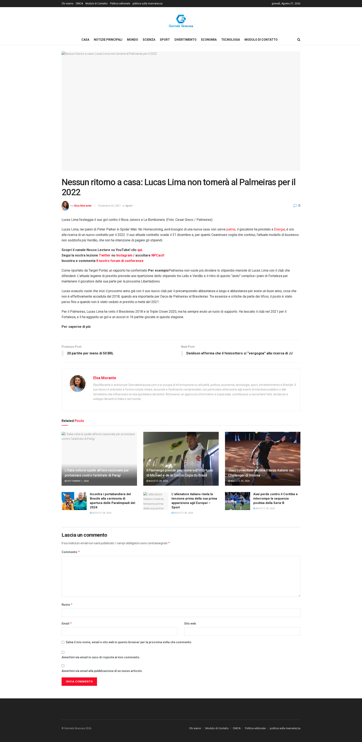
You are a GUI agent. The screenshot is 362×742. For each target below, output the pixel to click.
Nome (67, 605)
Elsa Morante (83, 205)
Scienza (149, 39)
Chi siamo (67, 3)
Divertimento (186, 39)
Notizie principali (108, 39)
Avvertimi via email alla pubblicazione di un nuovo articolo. (102, 671)
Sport (165, 39)
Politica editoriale (120, 3)
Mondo (132, 39)
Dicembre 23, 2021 (109, 205)
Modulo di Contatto (96, 3)
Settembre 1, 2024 (78, 481)
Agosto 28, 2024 (101, 513)
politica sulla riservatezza (148, 3)
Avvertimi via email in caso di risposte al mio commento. (101, 657)
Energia (279, 229)
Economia (209, 39)
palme (230, 229)
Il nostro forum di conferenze (120, 261)
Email (67, 623)
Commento (71, 552)
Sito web (190, 623)
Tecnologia (230, 39)
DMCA (79, 3)
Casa (85, 39)
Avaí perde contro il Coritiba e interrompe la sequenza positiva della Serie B (275, 498)
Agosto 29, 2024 (158, 481)
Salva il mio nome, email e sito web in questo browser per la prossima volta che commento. (129, 642)
